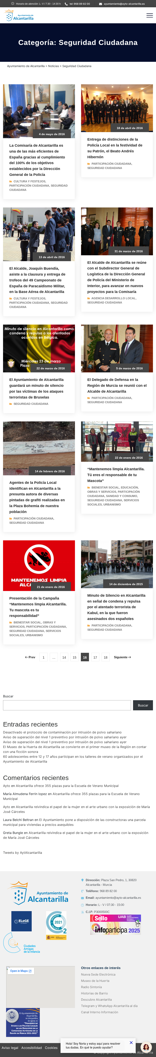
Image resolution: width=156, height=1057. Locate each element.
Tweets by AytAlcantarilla (22, 853)
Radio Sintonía (91, 987)
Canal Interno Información (99, 1012)
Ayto (6, 786)
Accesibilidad (31, 1048)
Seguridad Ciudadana (104, 168)
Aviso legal (10, 1048)
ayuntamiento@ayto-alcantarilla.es (124, 3)
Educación (129, 487)
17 (95, 657)
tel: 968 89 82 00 (80, 3)
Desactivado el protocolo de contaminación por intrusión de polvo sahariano (62, 732)
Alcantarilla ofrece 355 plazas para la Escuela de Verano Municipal (67, 786)
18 (105, 657)
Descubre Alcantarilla (96, 999)
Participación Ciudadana (29, 185)
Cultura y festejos (29, 181)
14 (64, 657)
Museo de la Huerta (95, 981)
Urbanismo (112, 504)
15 (74, 657)
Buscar (8, 696)
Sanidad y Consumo (121, 496)
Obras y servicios (101, 491)
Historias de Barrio (94, 993)
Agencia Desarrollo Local (113, 298)
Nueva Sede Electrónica (98, 974)
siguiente (120, 657)
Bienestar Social (105, 487)
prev (32, 657)
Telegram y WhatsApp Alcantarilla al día (109, 1006)
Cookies (51, 1048)
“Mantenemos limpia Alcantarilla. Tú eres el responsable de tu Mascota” (116, 475)
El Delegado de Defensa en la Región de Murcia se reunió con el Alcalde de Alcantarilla (117, 385)
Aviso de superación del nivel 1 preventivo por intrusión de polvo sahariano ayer (65, 737)
